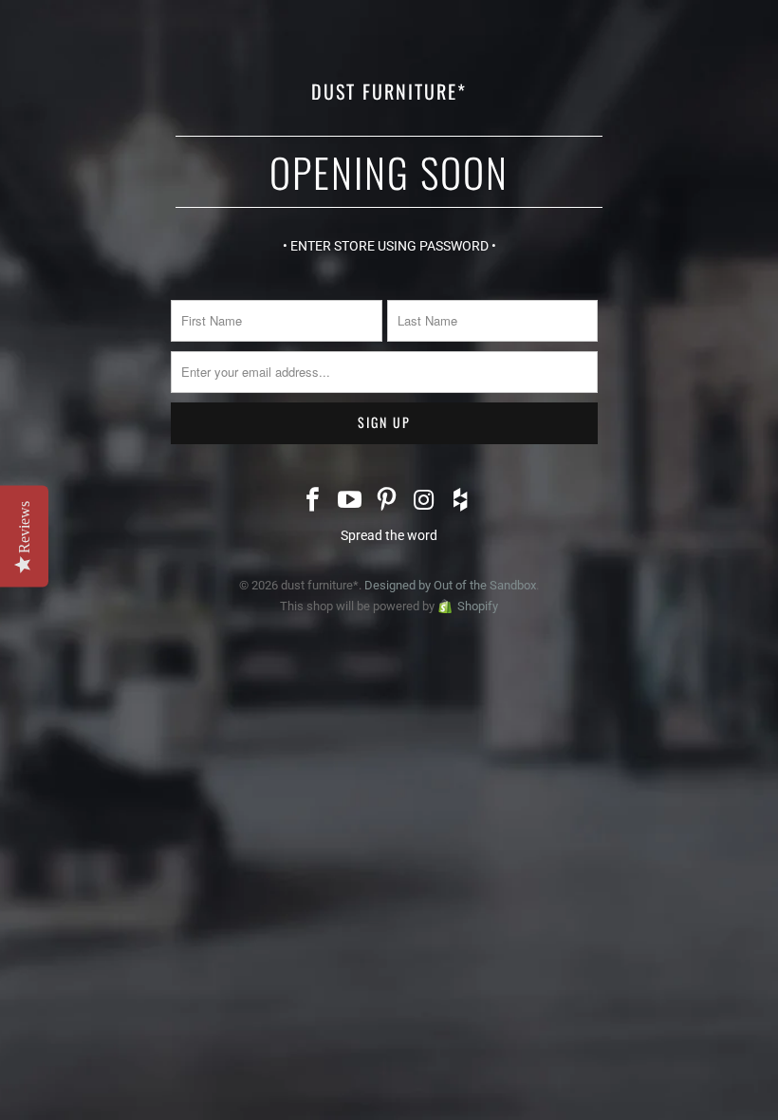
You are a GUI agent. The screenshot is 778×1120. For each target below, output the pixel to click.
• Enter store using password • (389, 245)
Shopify (477, 606)
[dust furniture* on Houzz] (461, 501)
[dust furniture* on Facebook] (314, 501)
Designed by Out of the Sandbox (450, 585)
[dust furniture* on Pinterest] (387, 501)
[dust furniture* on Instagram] (424, 501)
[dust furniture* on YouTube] (350, 501)
